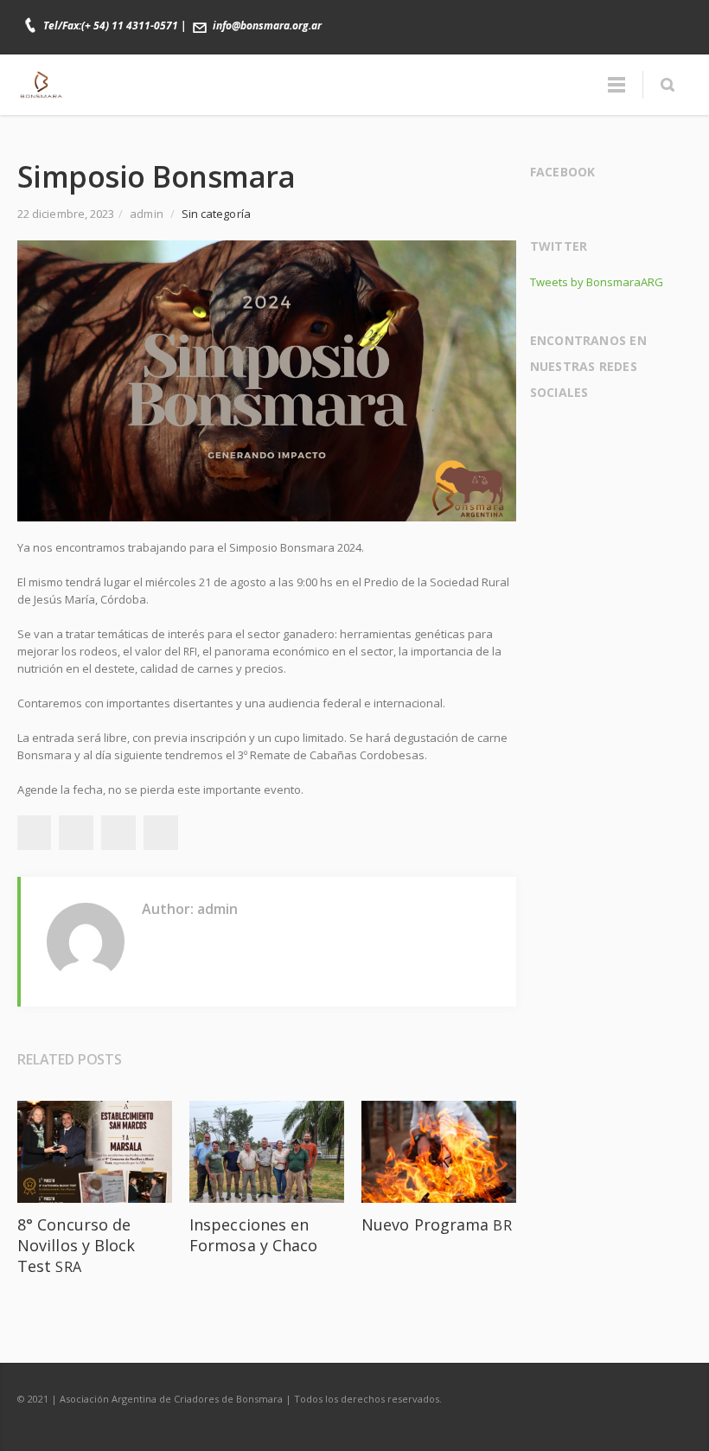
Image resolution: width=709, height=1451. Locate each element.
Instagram (638, 17)
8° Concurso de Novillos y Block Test (76, 1245)
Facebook (565, 17)
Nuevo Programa (436, 1224)
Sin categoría (216, 213)
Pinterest (161, 832)
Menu (616, 84)
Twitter (601, 17)
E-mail (674, 17)
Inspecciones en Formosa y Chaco (253, 1235)
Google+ (118, 832)
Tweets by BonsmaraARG (596, 282)
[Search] (667, 85)
